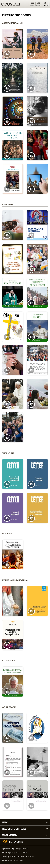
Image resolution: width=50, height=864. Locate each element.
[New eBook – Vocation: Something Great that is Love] (12, 78)
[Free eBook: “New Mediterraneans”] (37, 78)
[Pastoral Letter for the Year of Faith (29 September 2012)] (37, 601)
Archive (19, 860)
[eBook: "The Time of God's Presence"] (12, 111)
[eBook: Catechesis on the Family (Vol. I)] (12, 394)
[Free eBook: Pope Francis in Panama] (37, 225)
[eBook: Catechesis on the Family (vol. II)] (37, 394)
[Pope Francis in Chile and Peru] (12, 327)
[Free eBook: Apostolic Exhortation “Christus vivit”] (12, 225)
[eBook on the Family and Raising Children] (37, 145)
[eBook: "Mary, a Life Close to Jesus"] (12, 179)
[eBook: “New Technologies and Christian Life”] (37, 179)
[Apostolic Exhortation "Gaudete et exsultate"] (37, 293)
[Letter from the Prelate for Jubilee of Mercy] (12, 601)
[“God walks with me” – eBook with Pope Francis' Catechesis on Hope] (37, 327)
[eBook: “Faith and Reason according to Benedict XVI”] (12, 682)
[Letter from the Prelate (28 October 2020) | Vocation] (12, 474)
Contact (30, 856)
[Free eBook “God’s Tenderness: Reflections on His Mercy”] (37, 111)
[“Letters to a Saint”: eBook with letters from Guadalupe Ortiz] (12, 728)
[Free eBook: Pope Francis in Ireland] (37, 259)
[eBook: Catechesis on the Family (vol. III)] (12, 427)
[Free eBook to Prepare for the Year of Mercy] (37, 728)
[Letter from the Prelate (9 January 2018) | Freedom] (12, 508)
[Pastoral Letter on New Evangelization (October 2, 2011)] (12, 635)
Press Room (7, 860)
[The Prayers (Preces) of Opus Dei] (12, 762)
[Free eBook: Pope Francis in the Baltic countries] (12, 259)
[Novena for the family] (12, 795)
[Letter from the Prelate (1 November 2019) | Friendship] (37, 474)
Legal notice (22, 848)
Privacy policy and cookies (14, 852)
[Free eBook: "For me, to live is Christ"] (12, 44)
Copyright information (13, 856)
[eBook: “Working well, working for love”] (12, 145)
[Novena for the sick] (37, 762)
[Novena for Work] (37, 795)
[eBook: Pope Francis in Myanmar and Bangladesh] (37, 360)
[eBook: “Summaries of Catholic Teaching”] (12, 555)
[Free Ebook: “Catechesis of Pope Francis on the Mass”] (12, 293)
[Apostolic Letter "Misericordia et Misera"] (12, 360)
